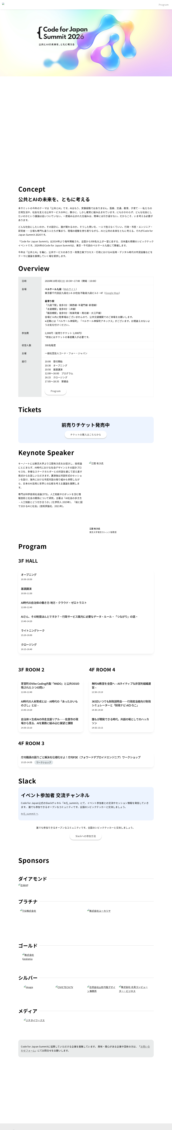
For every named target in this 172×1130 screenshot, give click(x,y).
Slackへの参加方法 (86, 836)
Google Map (112, 293)
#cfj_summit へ (29, 813)
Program (164, 4)
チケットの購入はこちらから (85, 434)
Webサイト (70, 289)
